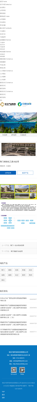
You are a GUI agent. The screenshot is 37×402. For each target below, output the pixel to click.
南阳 (9, 275)
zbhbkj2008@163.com (20, 361)
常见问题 (3, 25)
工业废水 (3, 31)
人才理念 (3, 74)
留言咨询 (3, 88)
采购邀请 (3, 62)
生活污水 (3, 34)
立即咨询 (8, 173)
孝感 (23, 270)
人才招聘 (3, 77)
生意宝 (7, 386)
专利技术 (2, 54)
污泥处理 (3, 37)
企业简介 (3, 7)
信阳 (3, 275)
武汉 (30, 270)
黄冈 (23, 275)
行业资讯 (3, 22)
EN (1, 100)
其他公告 (3, 68)
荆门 (3, 270)
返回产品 (25, 173)
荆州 (30, 275)
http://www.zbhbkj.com (20, 364)
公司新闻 (3, 19)
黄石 (3, 280)
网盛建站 (12, 386)
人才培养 (3, 80)
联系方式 (3, 85)
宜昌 (16, 270)
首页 (3, 1)
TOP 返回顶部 (3, 395)
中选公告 (3, 65)
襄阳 (9, 270)
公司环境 (3, 10)
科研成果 (2, 56)
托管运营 (2, 49)
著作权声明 (18, 386)
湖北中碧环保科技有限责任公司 (18, 352)
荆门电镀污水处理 (17, 251)
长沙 (16, 275)
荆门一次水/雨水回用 (17, 245)
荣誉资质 (3, 13)
